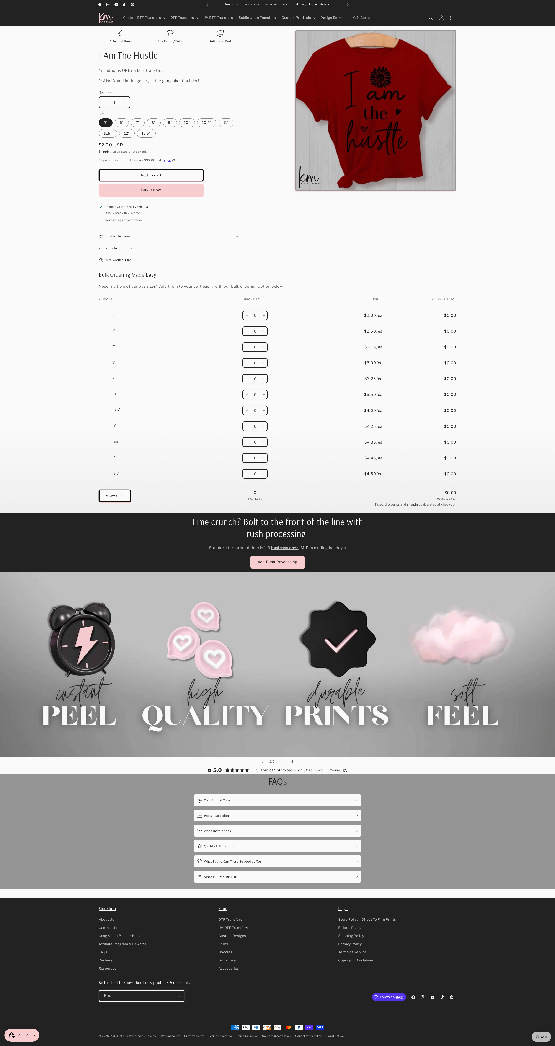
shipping (413, 504)
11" (226, 123)
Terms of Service (352, 952)
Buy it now (151, 190)
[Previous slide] (262, 762)
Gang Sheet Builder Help (119, 936)
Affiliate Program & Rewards (123, 944)
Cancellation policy (308, 1036)
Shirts (224, 944)
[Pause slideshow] (293, 762)
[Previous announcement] (207, 4)
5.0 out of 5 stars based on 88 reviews (289, 770)
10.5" (206, 123)
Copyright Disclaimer (356, 960)
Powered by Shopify (142, 1036)
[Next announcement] (348, 4)
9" (170, 123)
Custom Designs (232, 936)
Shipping (105, 151)
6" (122, 123)
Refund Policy (349, 928)
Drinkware (227, 960)
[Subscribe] (178, 996)
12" (127, 133)
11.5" (108, 133)
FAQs (103, 952)
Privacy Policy (350, 944)
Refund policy (170, 1036)
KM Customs (119, 1036)
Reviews (106, 960)
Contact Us (108, 928)
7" (138, 123)
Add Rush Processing (278, 562)
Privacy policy (194, 1036)
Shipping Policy (351, 936)
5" (106, 123)
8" (154, 123)
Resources (107, 968)
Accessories (229, 968)
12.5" (146, 133)
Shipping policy (247, 1036)
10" (187, 123)
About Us (106, 919)
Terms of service (220, 1036)
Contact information (276, 1036)
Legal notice (335, 1036)
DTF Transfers (230, 919)
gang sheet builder (180, 80)
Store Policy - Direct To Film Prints (367, 919)
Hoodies (225, 952)
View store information (122, 220)
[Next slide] (282, 762)
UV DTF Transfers (233, 928)
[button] (143, 18)
